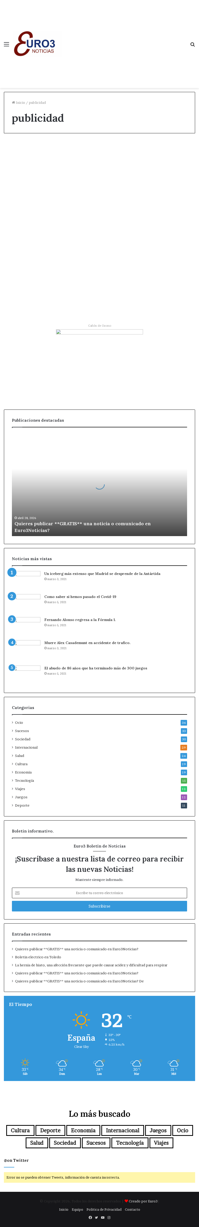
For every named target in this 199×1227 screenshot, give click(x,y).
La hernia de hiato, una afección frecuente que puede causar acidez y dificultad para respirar (91, 965)
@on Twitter (16, 1160)
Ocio (83, 149)
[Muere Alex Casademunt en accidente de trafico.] (26, 651)
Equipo (77, 1209)
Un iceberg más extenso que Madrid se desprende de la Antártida (102, 573)
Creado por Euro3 (143, 1201)
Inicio (20, 102)
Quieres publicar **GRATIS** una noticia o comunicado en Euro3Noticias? (76, 949)
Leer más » (21, 266)
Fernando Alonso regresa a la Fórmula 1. (80, 619)
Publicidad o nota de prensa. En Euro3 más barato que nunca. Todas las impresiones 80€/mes (100, 196)
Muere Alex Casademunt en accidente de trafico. (87, 642)
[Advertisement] (124, 39)
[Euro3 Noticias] (37, 44)
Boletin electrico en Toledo (38, 957)
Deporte (22, 805)
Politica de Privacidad (104, 1209)
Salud (19, 756)
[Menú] (6, 46)
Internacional (26, 747)
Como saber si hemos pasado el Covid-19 (80, 596)
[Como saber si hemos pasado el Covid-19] (26, 604)
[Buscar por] (192, 46)
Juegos (21, 797)
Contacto (132, 1209)
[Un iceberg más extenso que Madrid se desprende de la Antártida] (26, 580)
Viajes (20, 789)
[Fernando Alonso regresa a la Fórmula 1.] (26, 627)
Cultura (21, 764)
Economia (19, 149)
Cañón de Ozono (99, 325)
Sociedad (22, 739)
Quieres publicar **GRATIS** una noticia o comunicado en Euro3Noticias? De (79, 981)
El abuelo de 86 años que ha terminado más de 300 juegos (95, 668)
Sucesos (22, 731)
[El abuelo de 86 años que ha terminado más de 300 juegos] (26, 675)
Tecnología (24, 780)
